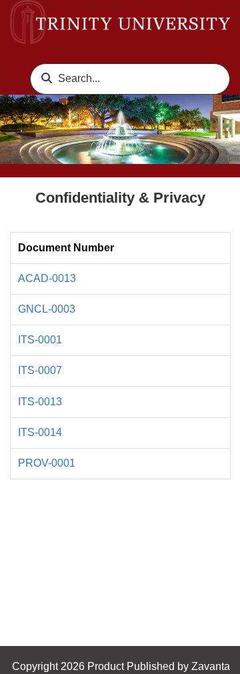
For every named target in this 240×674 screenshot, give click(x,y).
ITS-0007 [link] (40, 370)
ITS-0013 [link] (40, 401)
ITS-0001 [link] (40, 339)
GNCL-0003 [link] (46, 309)
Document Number (66, 247)
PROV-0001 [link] (46, 463)
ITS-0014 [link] (40, 432)
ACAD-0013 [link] (47, 278)
